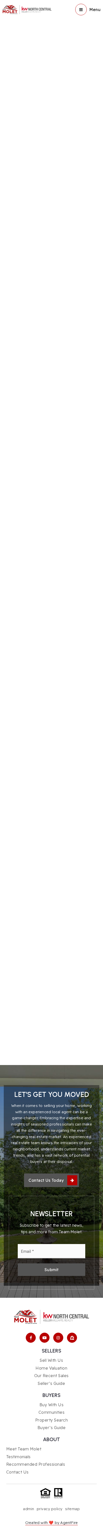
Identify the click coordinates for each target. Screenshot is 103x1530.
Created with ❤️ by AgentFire (51, 1522)
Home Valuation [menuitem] (51, 1368)
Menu (94, 9)
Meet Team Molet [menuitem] (24, 1448)
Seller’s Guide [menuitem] (51, 1383)
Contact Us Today (46, 1180)
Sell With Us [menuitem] (51, 1360)
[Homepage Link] (27, 9)
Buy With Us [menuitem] (52, 1404)
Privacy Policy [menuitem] (49, 1508)
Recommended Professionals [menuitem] (35, 1464)
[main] (51, 532)
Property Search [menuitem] (51, 1420)
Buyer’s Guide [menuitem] (52, 1427)
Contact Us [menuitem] (17, 1472)
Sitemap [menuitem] (72, 1508)
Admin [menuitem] (28, 1508)
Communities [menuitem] (51, 1412)
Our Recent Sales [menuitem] (51, 1375)
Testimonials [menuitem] (18, 1456)
